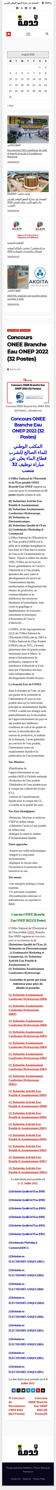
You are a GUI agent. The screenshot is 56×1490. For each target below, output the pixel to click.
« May (10, 105)
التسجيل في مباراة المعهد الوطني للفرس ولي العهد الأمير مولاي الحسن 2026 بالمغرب (26, 202)
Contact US (16, 1479)
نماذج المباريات (25, 330)
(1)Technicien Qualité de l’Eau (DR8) (27, 1199)
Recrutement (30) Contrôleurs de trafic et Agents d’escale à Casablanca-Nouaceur (27, 153)
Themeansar (28, 1472)
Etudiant (11, 193)
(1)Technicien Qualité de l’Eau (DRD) (27, 1208)
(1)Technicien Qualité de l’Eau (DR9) (27, 1191)
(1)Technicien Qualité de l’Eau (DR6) (27, 1216)
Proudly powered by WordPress (19, 1468)
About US (27, 1479)
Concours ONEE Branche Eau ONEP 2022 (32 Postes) (37, 1406)
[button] (47, 33)
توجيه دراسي (24, 193)
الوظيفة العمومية (15, 242)
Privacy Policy (39, 1479)
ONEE (31, 932)
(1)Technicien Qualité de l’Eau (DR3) (27, 1225)
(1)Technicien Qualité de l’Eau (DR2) (27, 1234)
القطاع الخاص (14, 145)
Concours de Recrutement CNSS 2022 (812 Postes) (17, 1406)
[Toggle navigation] (28, 34)
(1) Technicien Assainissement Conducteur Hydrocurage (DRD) (26, 1010)
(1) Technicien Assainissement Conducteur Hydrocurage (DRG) (26, 1080)
